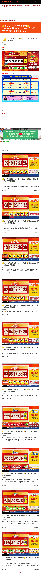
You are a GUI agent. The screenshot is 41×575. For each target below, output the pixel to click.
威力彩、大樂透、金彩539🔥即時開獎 (10, 1)
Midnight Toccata (5, 144)
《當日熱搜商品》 (33, 5)
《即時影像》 (5, 6)
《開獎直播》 (14, 5)
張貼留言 (3, 113)
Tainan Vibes (4, 145)
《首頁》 (1, 5)
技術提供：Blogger (21, 572)
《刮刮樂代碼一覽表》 (7, 5)
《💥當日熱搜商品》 (3, 20)
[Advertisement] (20, 13)
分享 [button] (2, 190)
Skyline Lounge (4, 148)
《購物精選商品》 (26, 5)
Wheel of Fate (4, 146)
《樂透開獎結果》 (20, 5)
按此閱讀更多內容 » (36, 190)
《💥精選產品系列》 (11, 20)
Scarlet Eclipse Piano (6, 147)
